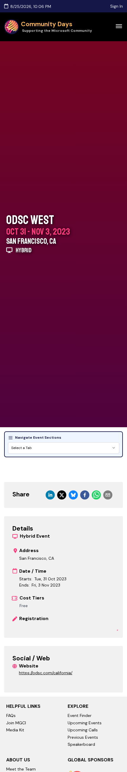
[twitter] (61, 495)
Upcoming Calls (83, 730)
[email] (108, 495)
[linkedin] (50, 495)
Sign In (116, 6)
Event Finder (80, 715)
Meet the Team (21, 769)
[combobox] (63, 448)
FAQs (11, 715)
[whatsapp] (96, 495)
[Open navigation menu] (119, 26)
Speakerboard (81, 744)
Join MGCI (16, 722)
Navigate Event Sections (38, 437)
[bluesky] (73, 495)
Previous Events (83, 737)
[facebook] (84, 495)
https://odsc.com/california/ (45, 672)
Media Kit (15, 730)
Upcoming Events (85, 722)
